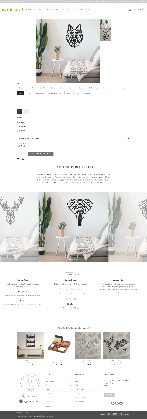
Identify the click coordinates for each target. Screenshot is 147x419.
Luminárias (30, 10)
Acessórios (54, 10)
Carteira (65, 10)
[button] (130, 9)
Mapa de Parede (87, 363)
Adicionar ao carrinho (40, 154)
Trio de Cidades (31, 363)
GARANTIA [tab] (78, 274)
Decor (40, 10)
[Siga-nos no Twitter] (142, 1)
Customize (103, 1)
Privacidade (132, 1)
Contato (111, 1)
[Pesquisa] (92, 10)
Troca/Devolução (121, 1)
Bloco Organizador (59, 363)
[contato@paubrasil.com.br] (21, 401)
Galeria (95, 1)
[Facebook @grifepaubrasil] (138, 1)
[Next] (142, 227)
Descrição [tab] (69, 274)
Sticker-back (84, 10)
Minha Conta (29, 413)
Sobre (89, 1)
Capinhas (73, 10)
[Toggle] (70, 381)
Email (106, 386)
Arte (18, 83)
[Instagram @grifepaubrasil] (140, 1)
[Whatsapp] (23, 396)
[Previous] (5, 227)
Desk (47, 10)
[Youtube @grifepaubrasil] (144, 1)
